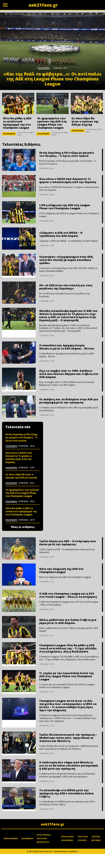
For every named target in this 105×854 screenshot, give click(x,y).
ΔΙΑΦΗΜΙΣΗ (27, 838)
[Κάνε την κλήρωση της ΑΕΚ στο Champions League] (19, 574)
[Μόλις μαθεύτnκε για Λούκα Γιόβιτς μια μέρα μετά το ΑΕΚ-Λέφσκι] (19, 627)
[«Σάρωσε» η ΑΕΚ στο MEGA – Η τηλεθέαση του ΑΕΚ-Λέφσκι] (19, 238)
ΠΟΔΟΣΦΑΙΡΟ (9, 134)
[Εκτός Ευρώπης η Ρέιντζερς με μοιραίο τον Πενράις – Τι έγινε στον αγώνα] (19, 160)
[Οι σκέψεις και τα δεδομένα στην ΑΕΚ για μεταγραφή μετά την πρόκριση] (19, 407)
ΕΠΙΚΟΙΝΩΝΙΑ (11, 838)
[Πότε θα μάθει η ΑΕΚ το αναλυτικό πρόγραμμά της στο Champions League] (18, 103)
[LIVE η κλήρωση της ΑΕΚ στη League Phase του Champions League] (19, 212)
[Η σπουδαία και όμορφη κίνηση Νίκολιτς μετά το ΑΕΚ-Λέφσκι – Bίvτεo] (19, 352)
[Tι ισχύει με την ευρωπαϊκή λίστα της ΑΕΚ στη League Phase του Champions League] (19, 681)
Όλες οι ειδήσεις (23, 526)
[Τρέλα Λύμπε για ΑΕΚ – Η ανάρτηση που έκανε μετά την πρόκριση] (19, 548)
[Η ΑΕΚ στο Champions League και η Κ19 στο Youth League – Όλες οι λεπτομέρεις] (19, 601)
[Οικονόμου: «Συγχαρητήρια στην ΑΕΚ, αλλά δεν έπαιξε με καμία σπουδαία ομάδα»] (19, 265)
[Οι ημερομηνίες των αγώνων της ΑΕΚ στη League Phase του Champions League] (52, 103)
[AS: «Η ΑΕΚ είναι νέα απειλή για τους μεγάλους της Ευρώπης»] (19, 293)
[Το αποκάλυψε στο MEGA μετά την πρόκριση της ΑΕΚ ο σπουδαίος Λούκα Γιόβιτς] (19, 798)
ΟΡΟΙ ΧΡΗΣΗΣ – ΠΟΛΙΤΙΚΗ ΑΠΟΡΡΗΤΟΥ (44, 838)
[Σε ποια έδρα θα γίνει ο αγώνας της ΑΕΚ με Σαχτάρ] (87, 103)
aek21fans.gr (52, 824)
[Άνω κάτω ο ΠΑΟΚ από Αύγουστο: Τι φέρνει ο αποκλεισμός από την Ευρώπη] (19, 186)
